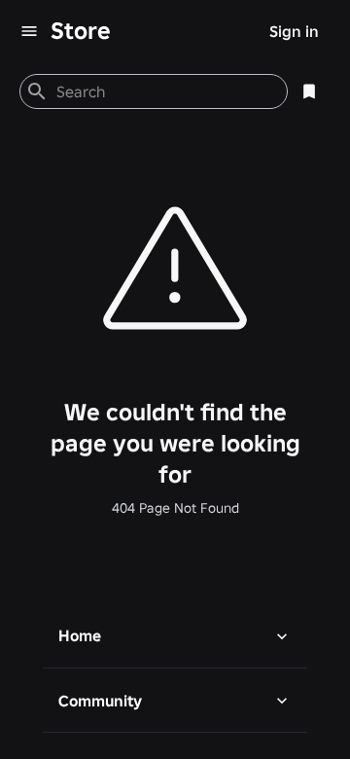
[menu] (29, 31)
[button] (175, 635)
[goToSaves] (309, 91)
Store (81, 31)
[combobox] (164, 91)
